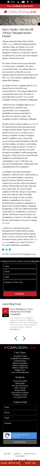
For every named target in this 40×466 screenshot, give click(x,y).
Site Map (7, 454)
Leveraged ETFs (20, 397)
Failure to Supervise (20, 367)
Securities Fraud (20, 356)
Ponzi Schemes (20, 361)
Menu (13, 2)
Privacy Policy (30, 454)
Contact (17, 454)
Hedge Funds (20, 390)
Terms (18, 436)
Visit (27, 2)
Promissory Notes (20, 395)
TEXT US (30, 463)
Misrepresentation (20, 363)
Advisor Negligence (20, 365)
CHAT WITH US (10, 463)
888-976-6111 (28, 6)
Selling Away (20, 370)
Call (18, 2)
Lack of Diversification (20, 372)
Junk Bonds (20, 383)
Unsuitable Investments (20, 358)
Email (23, 2)
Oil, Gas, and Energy (20, 385)
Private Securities (20, 381)
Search (32, 2)
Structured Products (20, 392)
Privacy (14, 436)
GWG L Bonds (20, 388)
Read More (14, 329)
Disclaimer (20, 456)
